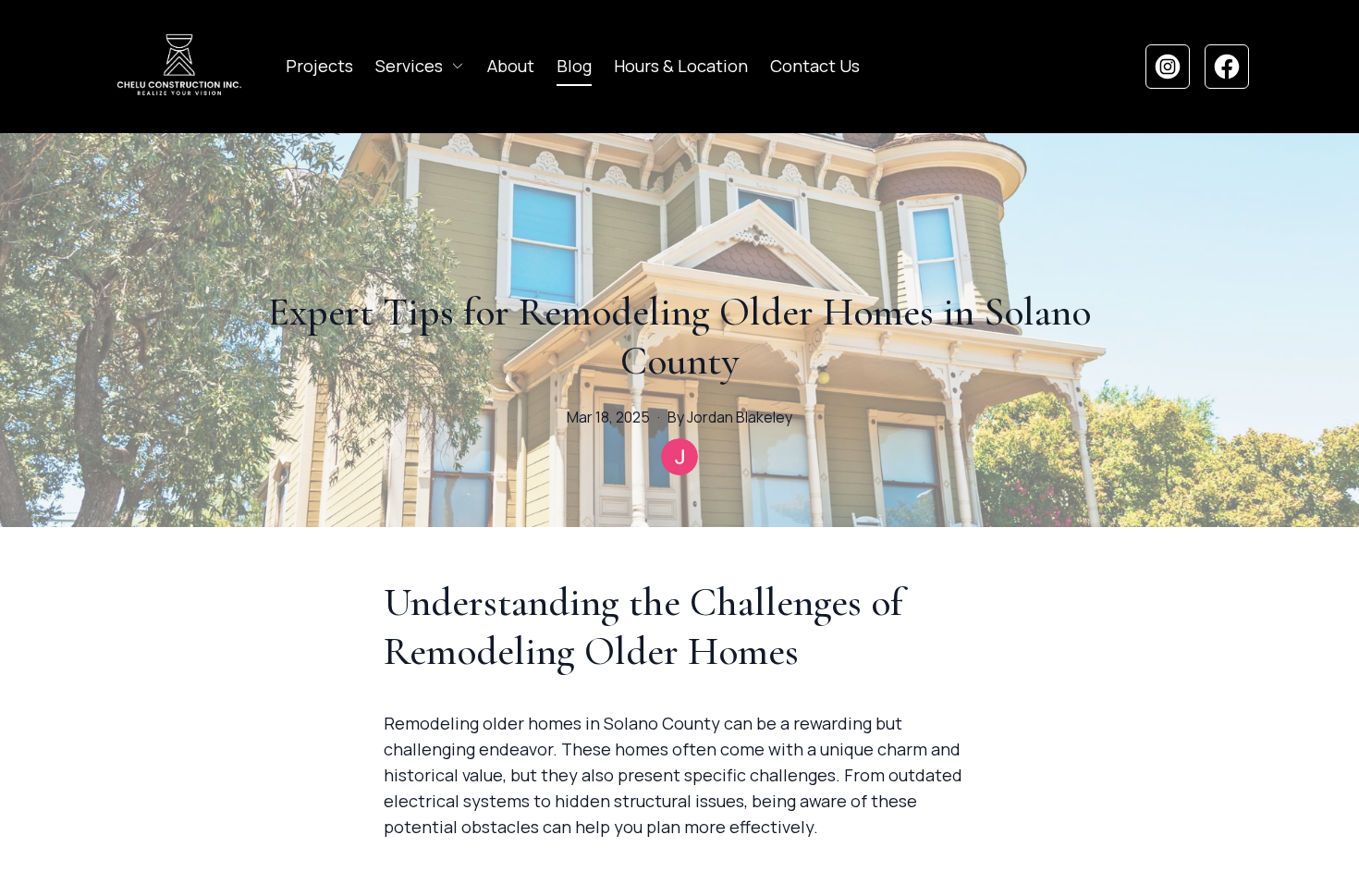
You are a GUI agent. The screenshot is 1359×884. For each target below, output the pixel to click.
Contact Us (815, 66)
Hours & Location (681, 66)
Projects (319, 66)
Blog (574, 66)
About (510, 66)
